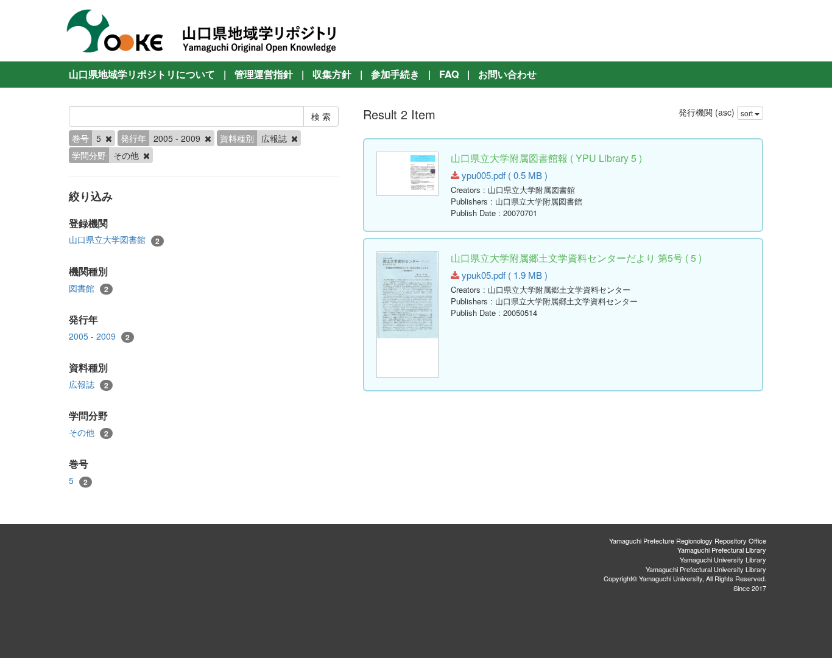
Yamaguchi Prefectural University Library (706, 569)
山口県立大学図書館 (114, 239)
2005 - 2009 (99, 336)
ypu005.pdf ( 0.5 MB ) (503, 175)
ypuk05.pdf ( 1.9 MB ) (503, 274)
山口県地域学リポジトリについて (142, 74)
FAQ (449, 74)
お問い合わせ (507, 74)
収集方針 (331, 74)
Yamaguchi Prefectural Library (721, 550)
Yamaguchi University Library (723, 559)
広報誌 (88, 384)
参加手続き (395, 74)
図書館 (88, 288)
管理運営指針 (263, 74)
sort (748, 113)
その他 (88, 432)
